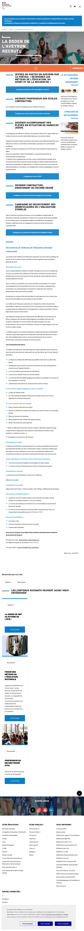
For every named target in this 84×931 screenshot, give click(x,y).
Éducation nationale (8, 829)
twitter (32, 810)
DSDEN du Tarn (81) (62, 858)
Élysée (31, 855)
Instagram (5, 899)
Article (11, 29)
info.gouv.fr (33, 835)
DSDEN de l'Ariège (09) (63, 839)
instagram (38, 810)
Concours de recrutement (69, 123)
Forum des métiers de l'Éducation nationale (11, 676)
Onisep (4, 839)
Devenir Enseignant (8, 845)
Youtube (4, 902)
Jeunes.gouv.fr (34, 842)
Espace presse (60, 832)
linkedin (51, 810)
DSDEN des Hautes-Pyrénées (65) (66, 855)
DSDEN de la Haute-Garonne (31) (66, 845)
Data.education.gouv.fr (9, 867)
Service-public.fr (34, 829)
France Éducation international (12, 858)
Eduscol (4, 852)
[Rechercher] (71, 7)
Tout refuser (45, 923)
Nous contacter (61, 886)
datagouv (32, 852)
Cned (3, 842)
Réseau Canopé (7, 855)
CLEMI (4, 848)
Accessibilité (75, 6)
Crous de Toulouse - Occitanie (65, 870)
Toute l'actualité (61, 829)
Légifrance (32, 839)
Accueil (4, 29)
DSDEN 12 (8, 582)
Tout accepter (63, 923)
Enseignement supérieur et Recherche (14, 832)
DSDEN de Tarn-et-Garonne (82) (66, 861)
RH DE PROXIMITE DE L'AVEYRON (28, 547)
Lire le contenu (14, 630)
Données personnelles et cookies (57, 914)
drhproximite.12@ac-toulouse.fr (29, 540)
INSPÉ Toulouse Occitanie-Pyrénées (67, 874)
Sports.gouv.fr (33, 845)
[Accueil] (7, 5)
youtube (45, 810)
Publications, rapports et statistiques (68, 835)
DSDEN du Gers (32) (62, 848)
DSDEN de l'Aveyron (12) (64, 842)
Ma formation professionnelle (65, 877)
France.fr (32, 848)
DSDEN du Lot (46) (62, 852)
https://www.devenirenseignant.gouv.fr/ (69, 90)
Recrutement (21, 582)
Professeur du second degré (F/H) (13, 763)
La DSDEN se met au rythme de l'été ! (13, 617)
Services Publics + (34, 832)
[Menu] (80, 7)
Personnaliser (28, 923)
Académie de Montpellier (10, 835)
